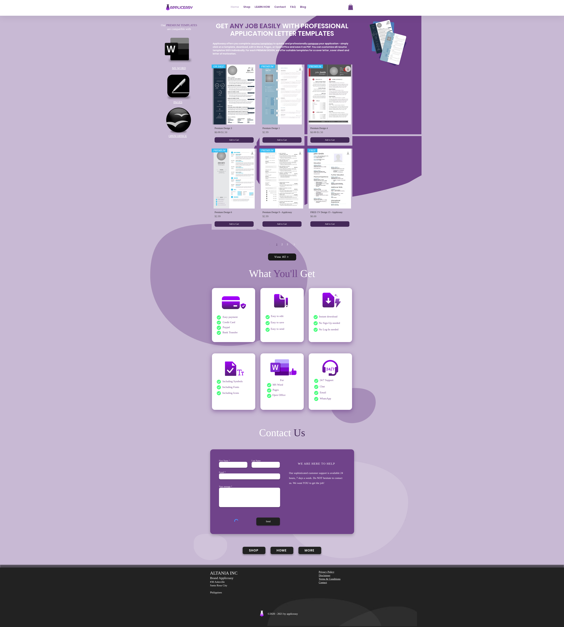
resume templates (262, 43)
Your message (224, 487)
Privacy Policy (326, 571)
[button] (350, 7)
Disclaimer (324, 575)
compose (313, 43)
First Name (223, 461)
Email (221, 472)
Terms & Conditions (329, 578)
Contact (323, 582)
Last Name (256, 461)
